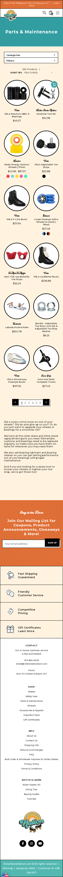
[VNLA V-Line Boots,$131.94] (17, 198)
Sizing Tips (31, 789)
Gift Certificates (31, 719)
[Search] (44, 12)
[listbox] (38, 73)
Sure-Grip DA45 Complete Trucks (46, 380)
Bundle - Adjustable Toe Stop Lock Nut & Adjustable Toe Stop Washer (46, 327)
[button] (31, 55)
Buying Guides (31, 794)
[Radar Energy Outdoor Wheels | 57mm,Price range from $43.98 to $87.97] (17, 143)
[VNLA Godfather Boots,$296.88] (46, 255)
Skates (31, 691)
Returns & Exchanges (31, 750)
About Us (31, 736)
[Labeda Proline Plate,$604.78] (17, 306)
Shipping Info (31, 745)
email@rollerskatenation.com (31, 664)
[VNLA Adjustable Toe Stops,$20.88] (46, 143)
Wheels (31, 705)
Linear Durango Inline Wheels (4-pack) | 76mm (46, 222)
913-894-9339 (31, 660)
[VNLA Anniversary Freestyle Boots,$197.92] (17, 358)
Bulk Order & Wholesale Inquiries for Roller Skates (31, 759)
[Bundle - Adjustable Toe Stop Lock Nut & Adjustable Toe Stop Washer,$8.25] (46, 306)
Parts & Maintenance (31, 701)
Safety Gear (31, 696)
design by (22, 868)
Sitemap (8, 868)
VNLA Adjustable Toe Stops (46, 166)
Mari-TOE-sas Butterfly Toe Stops (16, 278)
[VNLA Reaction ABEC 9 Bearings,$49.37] (17, 93)
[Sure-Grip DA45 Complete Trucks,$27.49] (46, 358)
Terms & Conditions (31, 768)
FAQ (31, 754)
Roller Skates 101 (31, 784)
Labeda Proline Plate (16, 327)
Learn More (26, 631)
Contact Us (31, 740)
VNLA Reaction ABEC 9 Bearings (16, 115)
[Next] (46, 402)
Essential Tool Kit (46, 114)
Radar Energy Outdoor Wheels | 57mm (16, 166)
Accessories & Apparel (31, 710)
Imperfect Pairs (31, 715)
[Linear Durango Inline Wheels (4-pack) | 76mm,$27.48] (46, 198)
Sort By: (16, 72)
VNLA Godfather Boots (46, 276)
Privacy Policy (31, 764)
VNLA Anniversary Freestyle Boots (17, 380)
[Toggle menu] (57, 13)
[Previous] (15, 402)
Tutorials (31, 798)
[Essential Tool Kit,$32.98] (46, 93)
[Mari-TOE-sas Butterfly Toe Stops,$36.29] (17, 255)
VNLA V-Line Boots (16, 219)
